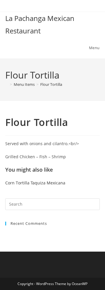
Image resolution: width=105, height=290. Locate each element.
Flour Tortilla (51, 84)
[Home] (6, 84)
